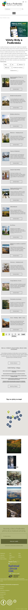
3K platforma (2, 592)
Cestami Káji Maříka (15, 169)
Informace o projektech (5, 590)
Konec (14, 336)
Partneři (1, 595)
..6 (18, 334)
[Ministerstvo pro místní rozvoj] (14, 576)
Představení (2, 553)
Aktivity (19, 557)
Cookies (25, 608)
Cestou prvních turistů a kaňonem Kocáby (16, 189)
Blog (10, 558)
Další (23, 334)
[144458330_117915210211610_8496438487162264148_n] (14, 462)
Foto (10, 553)
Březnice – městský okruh (16, 132)
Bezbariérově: (13, 70)
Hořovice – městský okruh (16, 262)
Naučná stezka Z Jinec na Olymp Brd (16, 78)
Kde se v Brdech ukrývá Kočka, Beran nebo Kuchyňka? (14, 348)
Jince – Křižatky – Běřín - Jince (17, 317)
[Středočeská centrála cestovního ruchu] (14, 561)
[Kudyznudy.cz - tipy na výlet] (14, 567)
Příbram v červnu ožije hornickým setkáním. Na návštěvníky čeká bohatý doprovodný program (14, 379)
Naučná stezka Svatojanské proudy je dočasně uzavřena (14, 373)
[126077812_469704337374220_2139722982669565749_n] (14, 494)
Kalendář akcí (12, 557)
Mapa (10, 555)
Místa (19, 553)
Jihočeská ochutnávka (15, 299)
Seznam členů (3, 594)
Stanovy (1, 588)
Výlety (8, 17)
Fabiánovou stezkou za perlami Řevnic (18, 244)
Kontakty (2, 597)
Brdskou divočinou (15, 114)
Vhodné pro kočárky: (18, 67)
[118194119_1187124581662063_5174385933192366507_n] (14, 446)
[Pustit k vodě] (14, 573)
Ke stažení (2, 586)
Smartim (22, 608)
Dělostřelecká (13, 206)
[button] (8, 412)
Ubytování (2, 555)
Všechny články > (14, 386)
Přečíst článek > (14, 363)
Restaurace (2, 557)
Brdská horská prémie (15, 95)
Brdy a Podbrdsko (3, 17)
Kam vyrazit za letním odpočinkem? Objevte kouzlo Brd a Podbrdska (14, 371)
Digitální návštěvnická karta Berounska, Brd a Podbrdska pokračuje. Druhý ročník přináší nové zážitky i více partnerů (14, 381)
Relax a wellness (3, 558)
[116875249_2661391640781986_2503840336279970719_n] (14, 478)
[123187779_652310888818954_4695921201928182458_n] (14, 510)
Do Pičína (12, 225)
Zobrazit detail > (16, 89)
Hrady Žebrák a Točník (15, 280)
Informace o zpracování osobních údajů (14, 545)
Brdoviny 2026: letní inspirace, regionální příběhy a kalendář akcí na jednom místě (13, 376)
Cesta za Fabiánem (15, 151)
